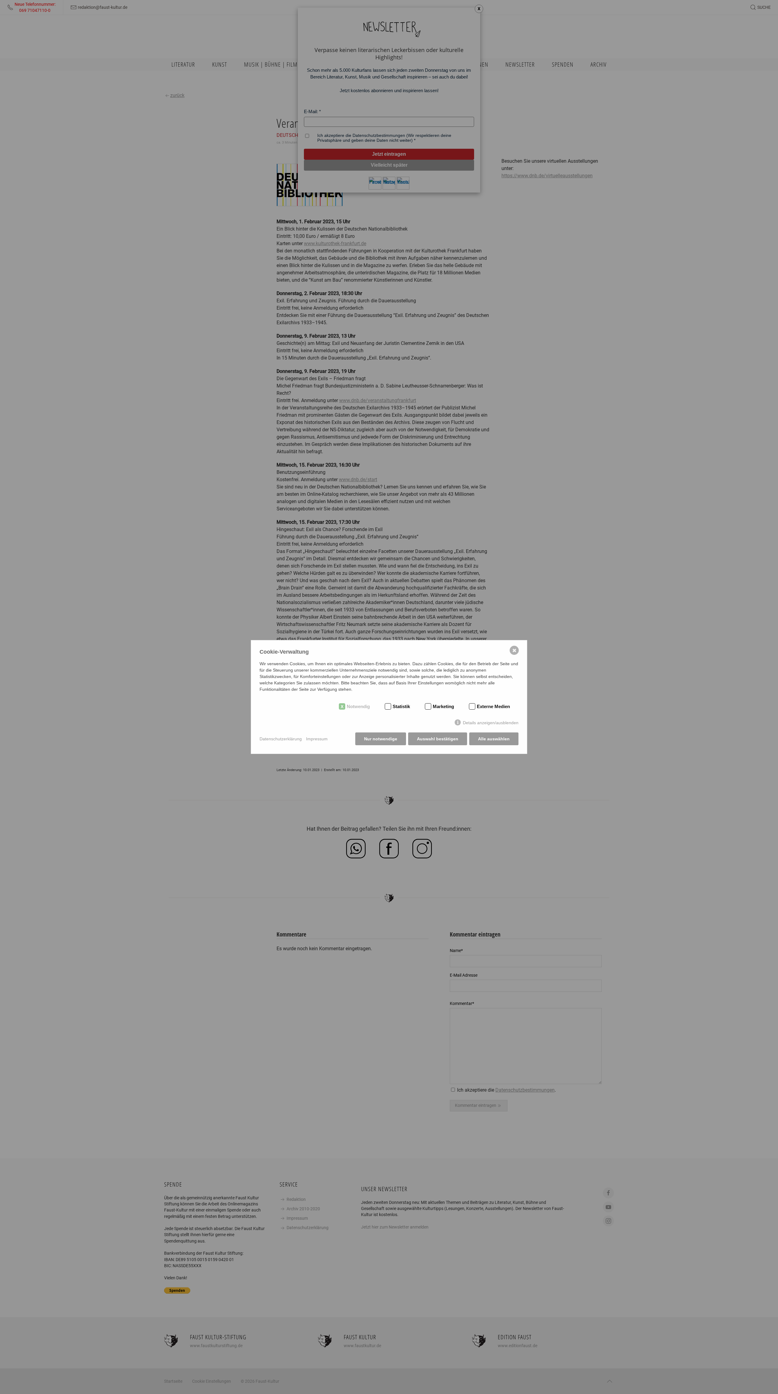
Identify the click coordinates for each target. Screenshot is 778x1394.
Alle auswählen (494, 738)
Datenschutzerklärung (281, 738)
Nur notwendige (380, 738)
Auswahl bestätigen (437, 738)
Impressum (317, 738)
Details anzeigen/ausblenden (490, 722)
